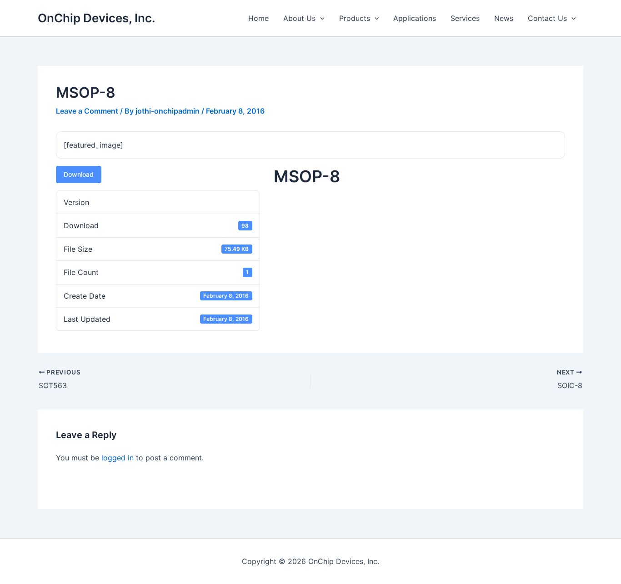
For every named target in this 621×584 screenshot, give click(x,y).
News (503, 18)
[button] (320, 18)
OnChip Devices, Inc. (96, 18)
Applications (414, 18)
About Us (299, 18)
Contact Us (547, 18)
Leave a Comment (87, 110)
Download (79, 174)
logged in (117, 457)
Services (465, 18)
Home (258, 18)
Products (354, 18)
